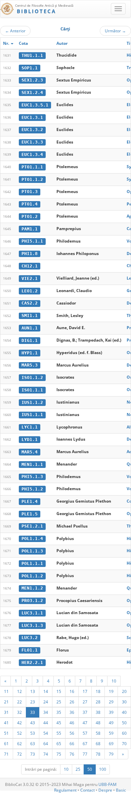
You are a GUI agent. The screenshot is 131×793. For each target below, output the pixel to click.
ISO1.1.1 (32, 389)
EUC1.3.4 (32, 154)
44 (45, 722)
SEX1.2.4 (32, 92)
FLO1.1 (29, 650)
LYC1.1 (29, 427)
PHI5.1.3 (32, 476)
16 (72, 691)
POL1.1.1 (32, 563)
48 (98, 722)
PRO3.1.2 (32, 600)
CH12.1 (29, 265)
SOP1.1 (29, 67)
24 (45, 701)
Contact (87, 790)
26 (72, 701)
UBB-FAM (107, 784)
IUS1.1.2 (32, 402)
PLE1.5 (29, 513)
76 (72, 754)
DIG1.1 (29, 340)
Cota (23, 43)
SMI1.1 (29, 315)
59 (111, 733)
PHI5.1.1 (32, 241)
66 (72, 743)
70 (124, 743)
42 (19, 722)
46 (72, 722)
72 (19, 754)
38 (98, 712)
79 (111, 754)
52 (19, 733)
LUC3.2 (29, 637)
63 (32, 743)
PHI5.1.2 (32, 488)
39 (111, 712)
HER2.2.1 (32, 662)
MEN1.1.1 (32, 464)
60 (124, 733)
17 (85, 691)
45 (58, 722)
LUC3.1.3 (32, 625)
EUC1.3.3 (32, 142)
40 (124, 712)
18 (98, 691)
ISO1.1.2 (32, 377)
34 (45, 712)
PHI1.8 (29, 253)
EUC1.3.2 (32, 129)
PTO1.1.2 (32, 179)
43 (32, 722)
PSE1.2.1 (32, 526)
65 (58, 743)
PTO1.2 (29, 216)
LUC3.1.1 (32, 612)
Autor (62, 43)
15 (58, 691)
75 (58, 754)
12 (19, 691)
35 (58, 712)
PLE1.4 (29, 501)
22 (19, 701)
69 (111, 743)
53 (32, 733)
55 (58, 733)
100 (102, 769)
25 (58, 701)
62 (19, 743)
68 (98, 743)
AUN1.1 (29, 327)
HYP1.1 (29, 352)
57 (85, 733)
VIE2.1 (29, 278)
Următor (115, 30)
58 (98, 733)
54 (45, 733)
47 (85, 722)
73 (32, 754)
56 (72, 733)
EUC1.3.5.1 (34, 104)
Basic (121, 790)
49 (111, 722)
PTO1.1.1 (32, 166)
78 (98, 754)
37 (85, 712)
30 (124, 701)
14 (45, 691)
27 (85, 701)
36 (72, 712)
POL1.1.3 (32, 550)
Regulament (65, 790)
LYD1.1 (29, 439)
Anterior (15, 30)
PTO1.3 (29, 191)
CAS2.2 (29, 303)
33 (32, 712)
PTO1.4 (29, 204)
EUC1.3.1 (32, 117)
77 (85, 754)
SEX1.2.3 (32, 80)
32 (19, 712)
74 (45, 754)
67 (85, 743)
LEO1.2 (29, 290)
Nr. (6, 43)
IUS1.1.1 (32, 414)
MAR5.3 (29, 365)
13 (32, 691)
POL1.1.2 (32, 575)
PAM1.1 (29, 228)
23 (32, 701)
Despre (105, 790)
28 (98, 701)
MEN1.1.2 (32, 588)
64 (45, 743)
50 (124, 722)
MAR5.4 (29, 451)
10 (114, 681)
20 (124, 691)
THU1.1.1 (32, 55)
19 (111, 691)
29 (111, 701)
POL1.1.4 (32, 538)
